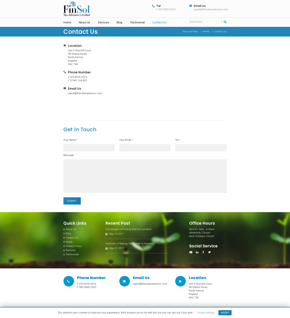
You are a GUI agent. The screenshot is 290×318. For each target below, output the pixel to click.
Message (68, 155)
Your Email (126, 139)
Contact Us (159, 22)
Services (103, 22)
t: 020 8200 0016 (166, 9)
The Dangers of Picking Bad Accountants (128, 229)
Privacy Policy (74, 246)
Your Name (70, 139)
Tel (177, 139)
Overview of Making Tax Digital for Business (130, 243)
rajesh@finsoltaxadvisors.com (211, 9)
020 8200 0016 (78, 77)
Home (67, 22)
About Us (84, 22)
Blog (119, 22)
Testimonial (137, 22)
